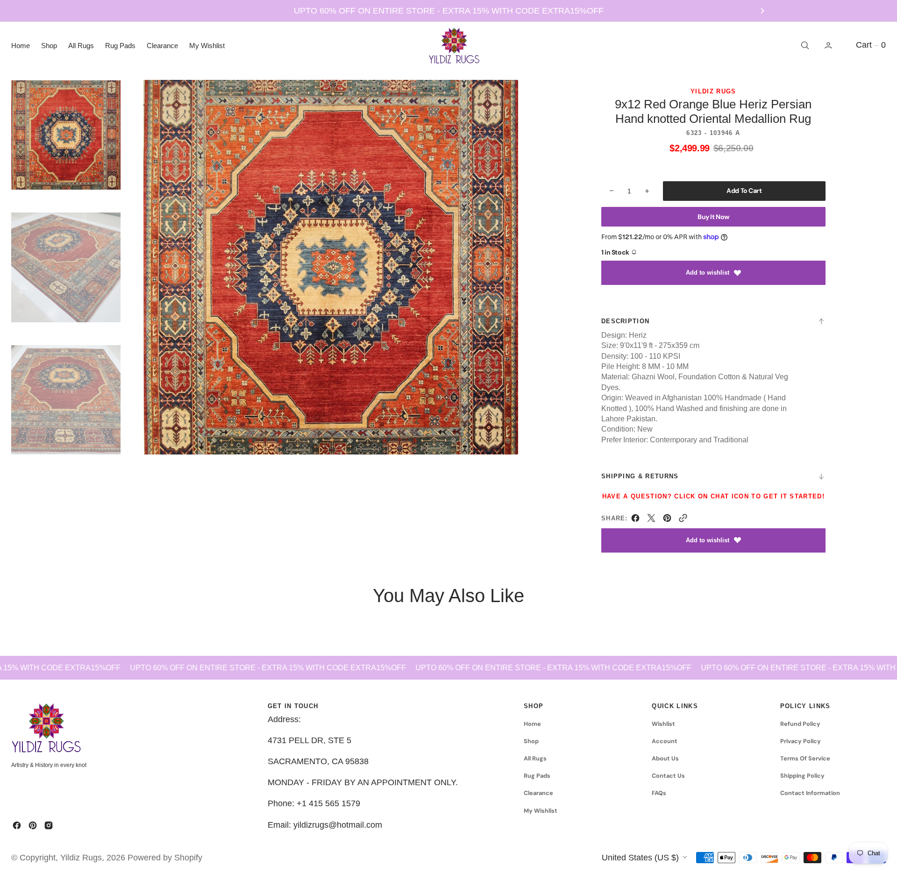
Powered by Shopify (165, 857)
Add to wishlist (707, 272)
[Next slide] (762, 10)
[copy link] (683, 520)
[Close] (186, 793)
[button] (829, 45)
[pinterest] (667, 520)
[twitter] (651, 520)
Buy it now (713, 217)
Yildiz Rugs (81, 857)
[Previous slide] (134, 10)
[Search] (804, 45)
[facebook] (635, 520)
